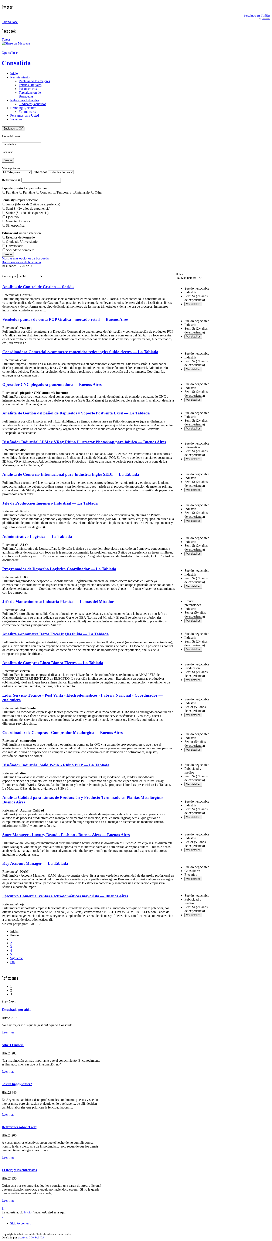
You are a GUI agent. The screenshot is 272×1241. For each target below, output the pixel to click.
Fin (12, 962)
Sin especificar (16, 225)
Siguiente (16, 958)
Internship (83, 192)
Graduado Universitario (22, 241)
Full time (12, 192)
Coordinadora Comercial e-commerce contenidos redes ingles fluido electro (80, 352)
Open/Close (10, 22)
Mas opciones (11, 168)
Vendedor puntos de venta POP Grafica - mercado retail (65, 319)
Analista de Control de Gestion (38, 286)
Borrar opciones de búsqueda (21, 262)
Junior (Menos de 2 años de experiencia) (33, 204)
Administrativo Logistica (37, 536)
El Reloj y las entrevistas (19, 1170)
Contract (45, 192)
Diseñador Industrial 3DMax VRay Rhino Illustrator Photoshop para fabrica (84, 442)
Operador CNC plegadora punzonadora (52, 384)
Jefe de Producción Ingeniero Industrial (50, 503)
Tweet (6, 39)
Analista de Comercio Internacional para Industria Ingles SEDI (70, 474)
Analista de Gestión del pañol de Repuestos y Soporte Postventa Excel (76, 413)
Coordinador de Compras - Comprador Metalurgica (62, 732)
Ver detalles (193, 304)
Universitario (14, 246)
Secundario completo (20, 250)
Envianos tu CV (13, 128)
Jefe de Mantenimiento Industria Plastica (58, 601)
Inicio (27, 1212)
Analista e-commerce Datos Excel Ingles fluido (55, 634)
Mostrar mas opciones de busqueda (25, 258)
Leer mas (8, 1032)
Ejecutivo (12, 217)
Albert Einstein (13, 1045)
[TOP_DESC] (2, 1216)
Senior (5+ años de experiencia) (27, 213)
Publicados (40, 172)
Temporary (64, 192)
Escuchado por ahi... (16, 1009)
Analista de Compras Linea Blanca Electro (52, 663)
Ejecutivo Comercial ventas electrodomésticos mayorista (65, 896)
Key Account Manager (35, 863)
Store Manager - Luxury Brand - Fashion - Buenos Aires (66, 834)
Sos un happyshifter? (17, 1084)
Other (98, 192)
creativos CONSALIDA (31, 1237)
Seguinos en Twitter (257, 15)
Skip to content (20, 1223)
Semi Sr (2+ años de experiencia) (28, 208)
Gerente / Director (18, 221)
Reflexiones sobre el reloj (19, 1127)
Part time (29, 192)
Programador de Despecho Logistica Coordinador (59, 569)
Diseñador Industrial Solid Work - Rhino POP (55, 765)
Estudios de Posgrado (20, 237)
